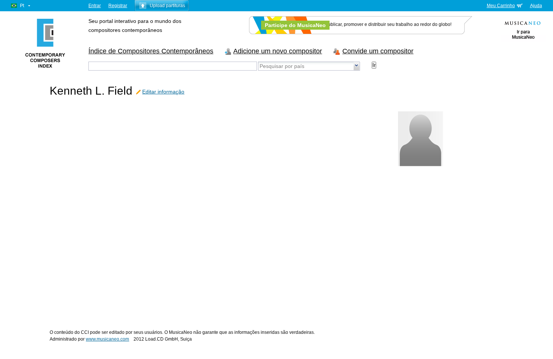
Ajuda (536, 5)
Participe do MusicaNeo (295, 25)
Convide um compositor (377, 51)
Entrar (94, 5)
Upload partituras (167, 5)
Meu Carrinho (501, 5)
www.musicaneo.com (107, 339)
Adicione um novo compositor (277, 51)
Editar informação (163, 92)
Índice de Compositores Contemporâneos (150, 51)
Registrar (117, 5)
